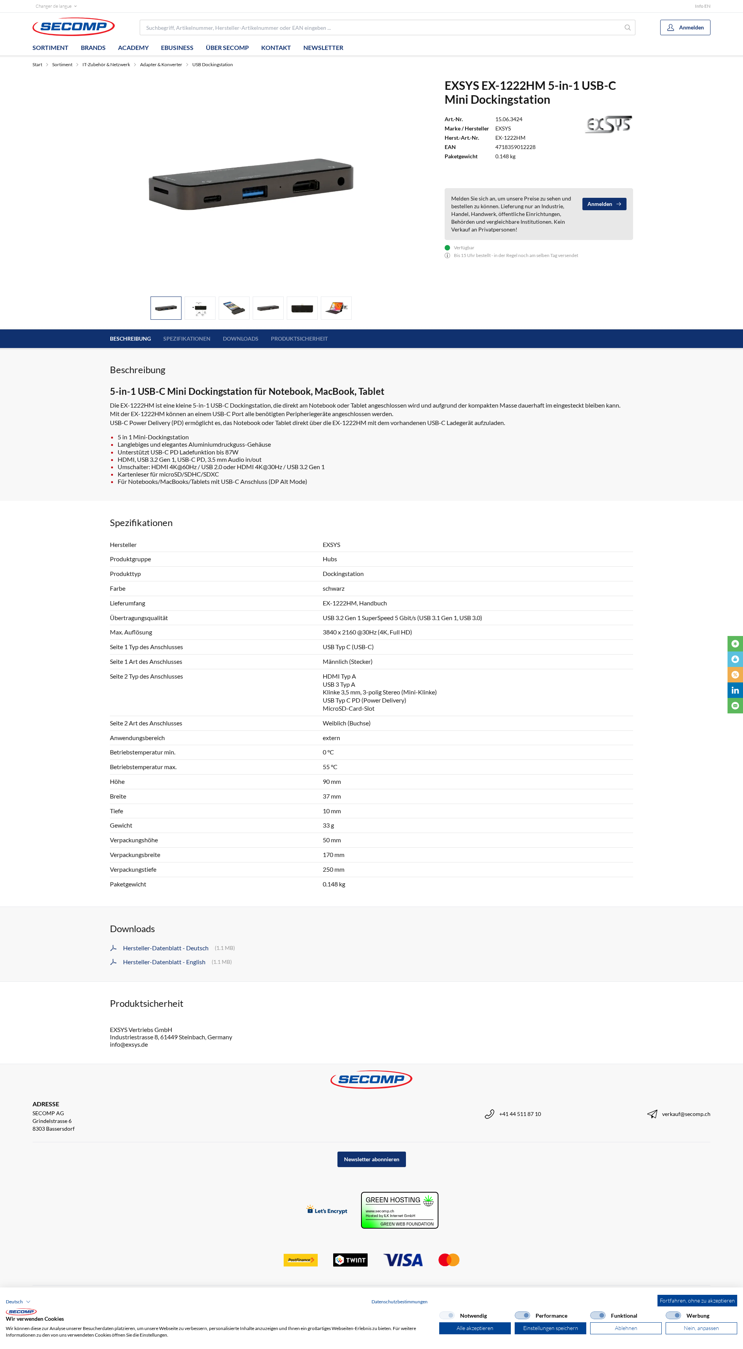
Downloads (241, 338)
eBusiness (177, 47)
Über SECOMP (227, 47)
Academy (133, 47)
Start (37, 64)
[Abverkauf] (735, 674)
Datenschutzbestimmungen (400, 1301)
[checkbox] (447, 1315)
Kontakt (276, 47)
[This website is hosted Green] (399, 1210)
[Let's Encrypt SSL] (327, 1210)
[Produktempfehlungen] (735, 659)
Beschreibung (130, 338)
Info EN (702, 6)
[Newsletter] (735, 705)
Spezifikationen (187, 338)
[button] (18, 1302)
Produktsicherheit (299, 338)
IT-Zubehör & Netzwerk (106, 64)
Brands (93, 47)
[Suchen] (627, 27)
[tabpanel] (251, 184)
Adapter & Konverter (161, 64)
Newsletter (323, 47)
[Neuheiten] (735, 643)
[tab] (166, 308)
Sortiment (50, 47)
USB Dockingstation (212, 64)
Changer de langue (54, 6)
